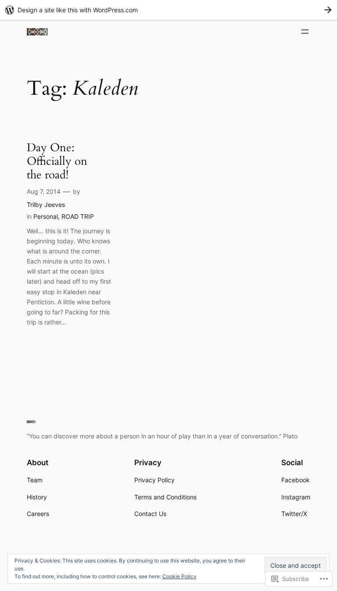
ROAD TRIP (77, 216)
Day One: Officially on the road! (57, 161)
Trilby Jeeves (46, 204)
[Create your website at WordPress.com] (168, 10)
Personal (45, 216)
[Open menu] (305, 31)
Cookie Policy (179, 576)
